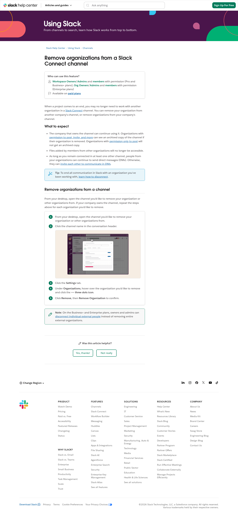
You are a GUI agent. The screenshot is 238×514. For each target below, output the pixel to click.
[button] (83, 353)
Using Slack (74, 48)
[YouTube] (210, 383)
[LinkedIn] (183, 383)
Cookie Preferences (72, 504)
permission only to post (123, 141)
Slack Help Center (55, 48)
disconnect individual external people (78, 316)
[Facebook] (196, 383)
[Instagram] (189, 383)
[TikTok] (217, 383)
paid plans (74, 93)
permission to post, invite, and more (71, 137)
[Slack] (23, 445)
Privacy (47, 504)
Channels (88, 48)
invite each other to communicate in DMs (85, 164)
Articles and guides (56, 5)
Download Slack (28, 504)
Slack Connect (74, 110)
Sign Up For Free (224, 5)
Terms (56, 504)
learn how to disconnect (93, 176)
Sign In (204, 5)
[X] (203, 383)
